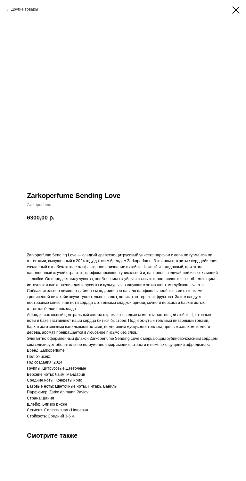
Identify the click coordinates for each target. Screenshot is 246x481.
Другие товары (24, 9)
